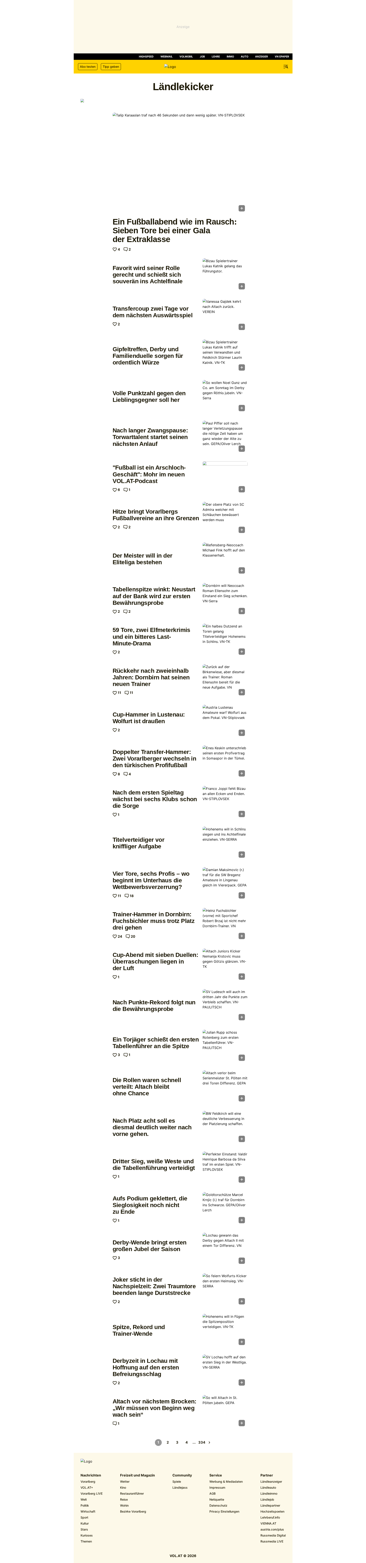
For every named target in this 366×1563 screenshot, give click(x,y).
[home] (183, 66)
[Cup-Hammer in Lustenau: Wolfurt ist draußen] (225, 722)
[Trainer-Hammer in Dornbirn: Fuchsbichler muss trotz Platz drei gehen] (225, 925)
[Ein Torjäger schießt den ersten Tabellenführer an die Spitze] (225, 1047)
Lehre (216, 56)
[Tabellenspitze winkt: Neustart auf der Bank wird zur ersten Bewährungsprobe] (225, 600)
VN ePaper (282, 56)
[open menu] (286, 66)
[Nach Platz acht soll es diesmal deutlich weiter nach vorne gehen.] (225, 1128)
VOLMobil (186, 56)
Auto (244, 56)
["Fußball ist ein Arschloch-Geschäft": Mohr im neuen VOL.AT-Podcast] (225, 478)
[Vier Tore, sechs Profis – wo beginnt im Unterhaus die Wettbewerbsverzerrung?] (225, 884)
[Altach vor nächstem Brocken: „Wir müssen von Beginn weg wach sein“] (225, 1412)
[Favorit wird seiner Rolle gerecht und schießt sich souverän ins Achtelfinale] (225, 275)
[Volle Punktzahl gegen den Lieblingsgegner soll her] (225, 397)
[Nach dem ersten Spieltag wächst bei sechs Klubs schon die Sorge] (225, 803)
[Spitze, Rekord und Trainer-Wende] (225, 1331)
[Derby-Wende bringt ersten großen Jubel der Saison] (225, 1249)
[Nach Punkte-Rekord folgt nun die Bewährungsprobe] (225, 1006)
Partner (266, 1475)
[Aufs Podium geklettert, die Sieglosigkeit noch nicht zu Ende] (225, 1209)
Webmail (166, 56)
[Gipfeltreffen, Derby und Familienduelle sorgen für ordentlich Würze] (225, 356)
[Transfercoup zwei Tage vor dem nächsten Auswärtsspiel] (225, 316)
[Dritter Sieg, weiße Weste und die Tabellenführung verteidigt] (225, 1168)
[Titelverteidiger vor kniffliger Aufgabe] (225, 843)
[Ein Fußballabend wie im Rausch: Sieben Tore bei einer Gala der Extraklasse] (180, 163)
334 (201, 1442)
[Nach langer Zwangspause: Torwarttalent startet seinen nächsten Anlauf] (225, 437)
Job (202, 56)
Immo (230, 56)
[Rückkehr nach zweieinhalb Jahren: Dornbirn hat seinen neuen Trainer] (225, 681)
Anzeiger (261, 56)
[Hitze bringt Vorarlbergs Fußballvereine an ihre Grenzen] (225, 519)
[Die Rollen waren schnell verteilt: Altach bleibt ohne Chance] (225, 1087)
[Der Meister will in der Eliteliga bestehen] (225, 559)
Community (182, 1475)
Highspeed (146, 56)
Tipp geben (111, 66)
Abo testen (88, 66)
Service (215, 1475)
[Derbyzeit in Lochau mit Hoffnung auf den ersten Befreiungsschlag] (225, 1371)
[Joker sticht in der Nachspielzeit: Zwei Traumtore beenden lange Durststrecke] (225, 1290)
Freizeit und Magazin (137, 1475)
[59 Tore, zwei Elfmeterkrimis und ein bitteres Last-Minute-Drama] (225, 640)
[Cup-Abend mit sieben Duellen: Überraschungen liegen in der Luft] (225, 965)
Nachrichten (91, 1475)
